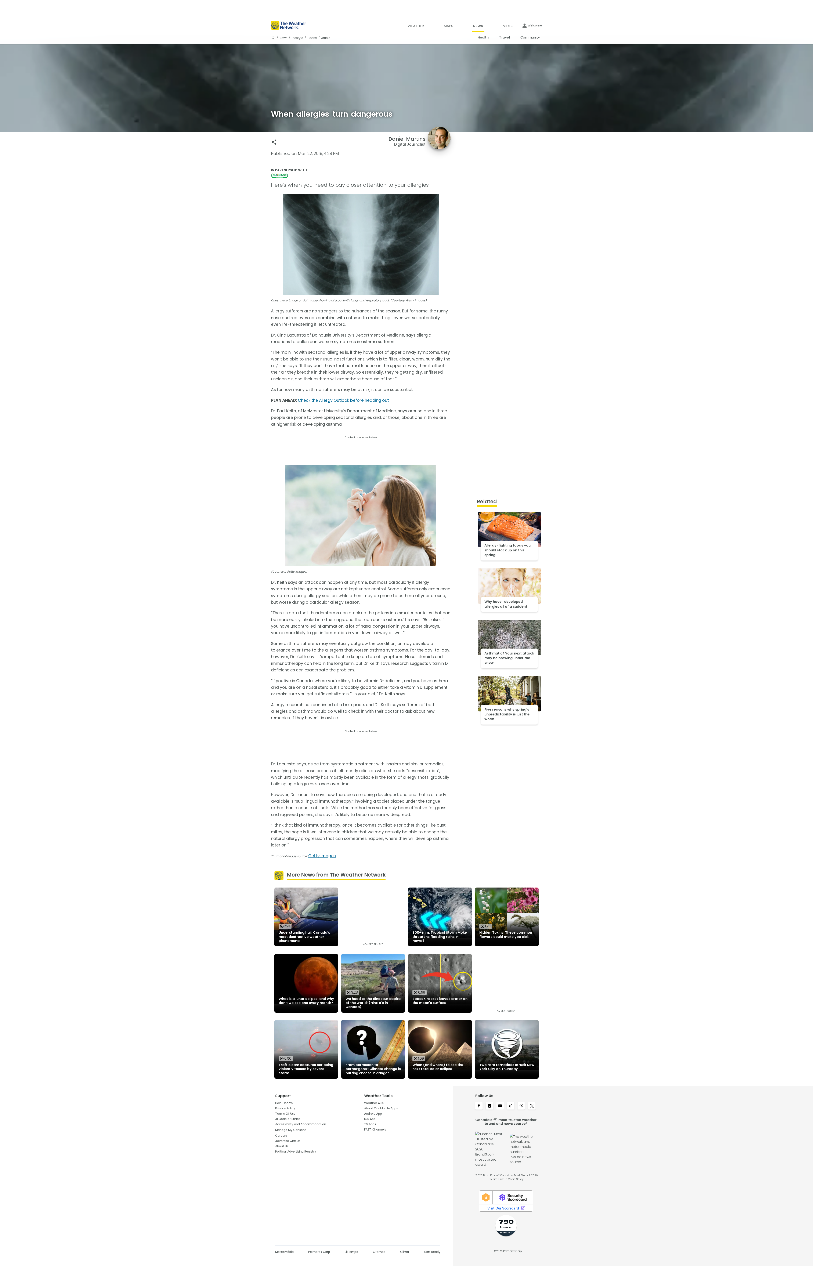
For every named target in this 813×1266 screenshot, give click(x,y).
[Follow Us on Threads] (521, 1106)
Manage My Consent (290, 1130)
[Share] (274, 142)
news (283, 38)
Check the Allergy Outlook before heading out (343, 400)
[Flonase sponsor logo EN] (361, 175)
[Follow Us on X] (532, 1106)
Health (312, 38)
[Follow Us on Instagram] (489, 1106)
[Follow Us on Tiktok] (510, 1106)
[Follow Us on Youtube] (500, 1106)
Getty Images (322, 856)
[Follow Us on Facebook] (479, 1106)
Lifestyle (297, 38)
